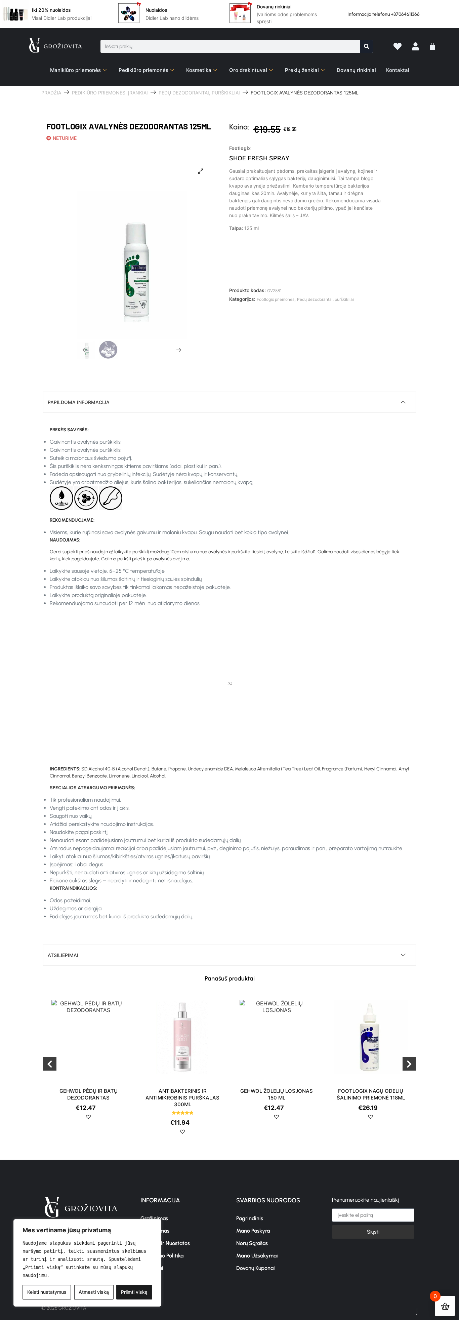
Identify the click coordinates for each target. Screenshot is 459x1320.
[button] (88, 1119)
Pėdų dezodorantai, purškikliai (199, 92)
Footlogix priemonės (275, 299)
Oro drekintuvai (248, 70)
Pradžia (51, 92)
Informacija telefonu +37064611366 (383, 14)
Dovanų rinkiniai (356, 70)
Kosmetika (198, 70)
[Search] (366, 46)
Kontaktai (397, 70)
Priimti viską (134, 1292)
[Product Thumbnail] (200, 171)
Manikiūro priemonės (75, 70)
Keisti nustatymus (47, 1292)
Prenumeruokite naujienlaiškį (365, 1200)
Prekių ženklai (302, 70)
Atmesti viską (94, 1292)
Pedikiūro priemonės (143, 70)
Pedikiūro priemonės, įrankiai (110, 92)
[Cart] (432, 46)
